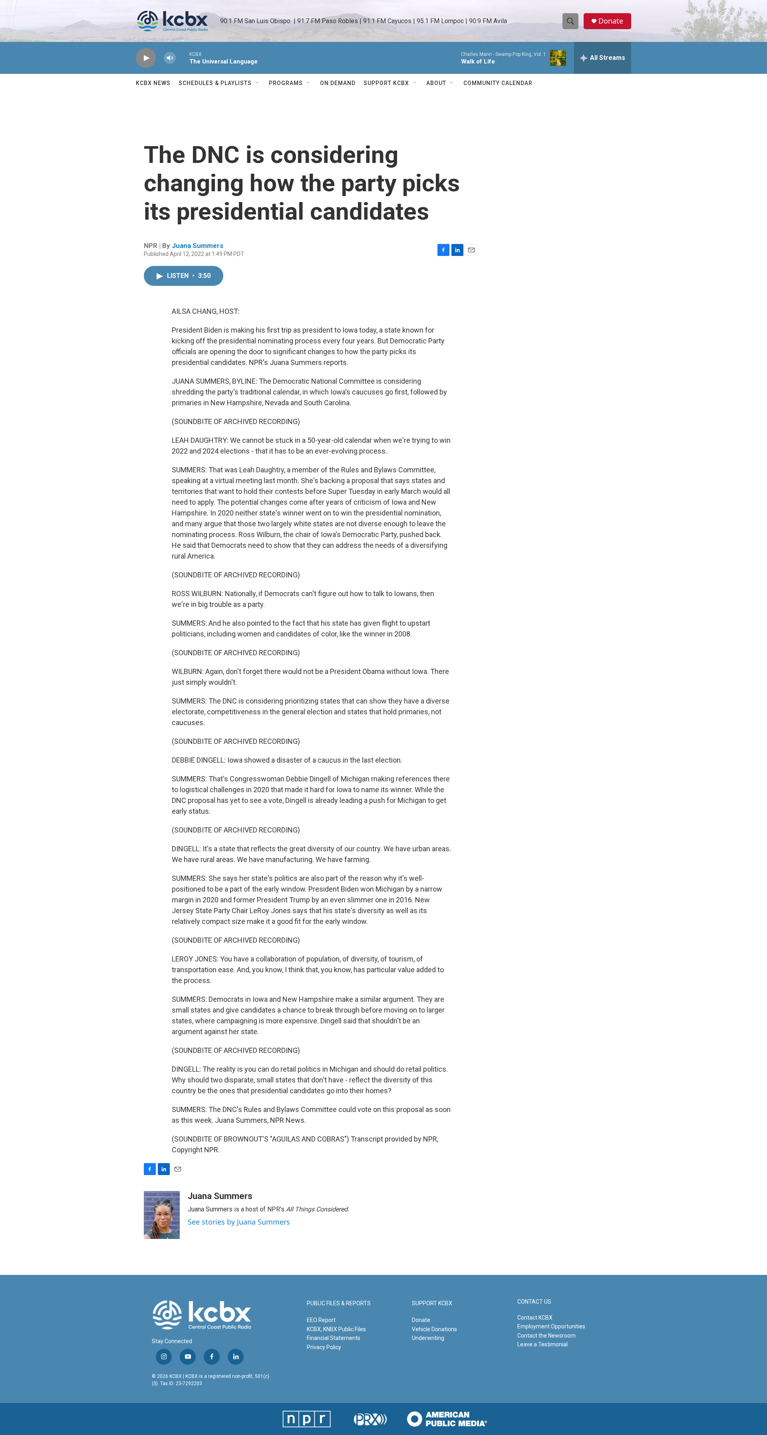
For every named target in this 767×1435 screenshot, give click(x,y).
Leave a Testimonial (542, 1344)
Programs (286, 83)
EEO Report (321, 1320)
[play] (145, 58)
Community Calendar (498, 83)
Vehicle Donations (434, 1329)
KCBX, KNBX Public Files (336, 1329)
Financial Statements (333, 1338)
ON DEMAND (338, 83)
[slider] (182, 58)
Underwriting (428, 1338)
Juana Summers (197, 246)
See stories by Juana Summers (239, 1222)
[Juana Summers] (162, 1215)
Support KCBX (386, 83)
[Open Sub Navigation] (257, 83)
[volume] (170, 58)
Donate (610, 21)
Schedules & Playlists (215, 83)
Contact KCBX (534, 1317)
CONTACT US (534, 1302)
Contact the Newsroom (546, 1335)
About (436, 83)
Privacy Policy (324, 1347)
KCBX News (153, 83)
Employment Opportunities (551, 1326)
